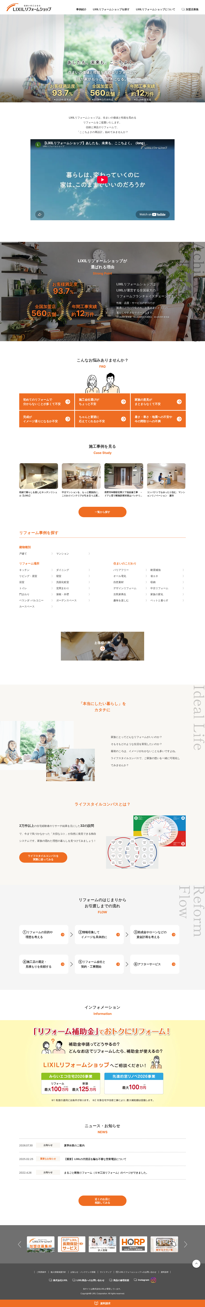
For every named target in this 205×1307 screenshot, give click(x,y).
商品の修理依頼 (121, 1280)
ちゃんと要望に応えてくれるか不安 (92, 419)
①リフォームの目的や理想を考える (38, 934)
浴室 (21, 582)
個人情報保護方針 (58, 1272)
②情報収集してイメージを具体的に (92, 934)
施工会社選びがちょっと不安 (89, 402)
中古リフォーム (159, 588)
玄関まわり (62, 588)
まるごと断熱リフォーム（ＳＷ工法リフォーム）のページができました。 (106, 1172)
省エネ (154, 576)
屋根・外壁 (62, 594)
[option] (102, 1063)
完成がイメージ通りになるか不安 (40, 419)
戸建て (23, 553)
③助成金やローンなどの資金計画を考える (150, 934)
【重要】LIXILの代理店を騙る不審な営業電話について (95, 1159)
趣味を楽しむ (121, 600)
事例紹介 (81, 9)
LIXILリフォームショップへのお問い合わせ (137, 1272)
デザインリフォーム (124, 588)
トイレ (23, 588)
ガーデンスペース (66, 600)
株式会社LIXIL (60, 1280)
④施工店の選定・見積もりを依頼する (37, 964)
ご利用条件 (41, 1272)
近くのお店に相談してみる (102, 1200)
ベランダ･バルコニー (31, 600)
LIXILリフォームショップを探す (111, 9)
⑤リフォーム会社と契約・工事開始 (91, 964)
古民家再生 (119, 594)
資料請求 (105, 1303)
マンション (62, 553)
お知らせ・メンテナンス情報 (82, 1272)
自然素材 (118, 582)
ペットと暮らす (159, 600)
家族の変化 (156, 594)
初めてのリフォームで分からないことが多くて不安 (42, 402)
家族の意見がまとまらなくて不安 (148, 402)
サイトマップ (105, 1272)
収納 (153, 582)
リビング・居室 (28, 576)
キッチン (24, 569)
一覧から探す (102, 512)
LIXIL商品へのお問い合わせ (90, 1280)
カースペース (27, 606)
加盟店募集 (192, 9)
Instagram (143, 1279)
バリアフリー (121, 569)
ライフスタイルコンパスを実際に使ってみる (43, 857)
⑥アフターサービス (147, 964)
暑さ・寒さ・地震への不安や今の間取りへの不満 (153, 419)
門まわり (24, 594)
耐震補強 (155, 569)
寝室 (58, 576)
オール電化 (119, 576)
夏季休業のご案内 (74, 1145)
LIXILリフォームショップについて (155, 9)
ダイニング (62, 569)
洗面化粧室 (62, 582)
